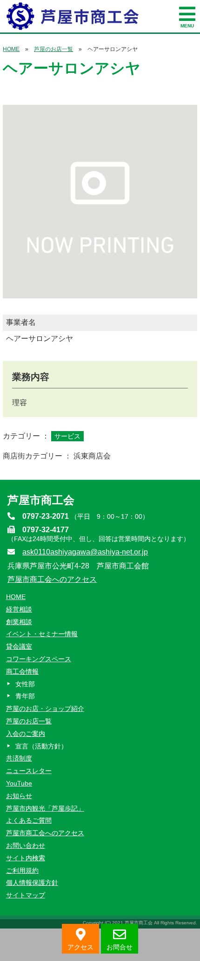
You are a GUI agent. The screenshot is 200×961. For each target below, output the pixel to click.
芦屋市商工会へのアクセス (52, 579)
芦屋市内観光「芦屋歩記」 (45, 808)
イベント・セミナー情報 (42, 634)
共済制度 (19, 758)
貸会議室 (19, 646)
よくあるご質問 (29, 820)
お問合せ (120, 947)
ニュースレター (29, 770)
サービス (67, 436)
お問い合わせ (25, 845)
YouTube (19, 783)
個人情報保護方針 (32, 882)
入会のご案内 (25, 733)
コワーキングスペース (38, 659)
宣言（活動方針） (41, 746)
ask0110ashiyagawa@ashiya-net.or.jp (85, 552)
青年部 (25, 696)
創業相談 (19, 622)
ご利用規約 (22, 870)
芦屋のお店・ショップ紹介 (45, 708)
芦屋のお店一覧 (53, 49)
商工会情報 (22, 671)
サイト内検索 (25, 858)
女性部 (25, 684)
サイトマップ (25, 895)
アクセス (80, 947)
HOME (11, 49)
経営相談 (19, 609)
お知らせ (19, 796)
